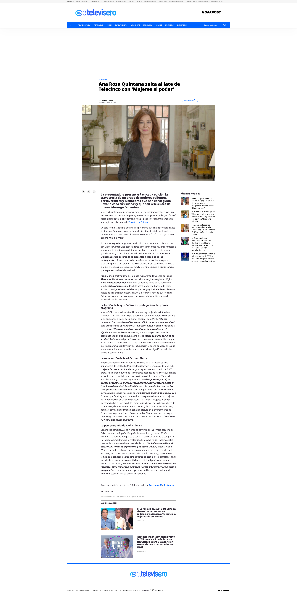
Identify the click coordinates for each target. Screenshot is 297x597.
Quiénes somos (127, 590)
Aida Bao (132, 2)
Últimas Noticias (83, 25)
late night (119, 496)
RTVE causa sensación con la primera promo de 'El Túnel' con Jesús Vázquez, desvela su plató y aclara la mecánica (203, 257)
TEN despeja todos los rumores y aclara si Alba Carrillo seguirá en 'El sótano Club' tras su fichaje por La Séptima (203, 230)
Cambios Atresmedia (82, 2)
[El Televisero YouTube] (159, 591)
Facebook (154, 485)
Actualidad (98, 25)
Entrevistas (182, 25)
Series (109, 25)
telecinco (141, 496)
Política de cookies (115, 590)
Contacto (136, 590)
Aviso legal (70, 590)
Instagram (169, 485)
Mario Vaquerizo (203, 2)
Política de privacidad (83, 590)
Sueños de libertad (150, 2)
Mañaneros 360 (121, 2)
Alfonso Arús (162, 2)
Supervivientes (121, 25)
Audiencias (135, 25)
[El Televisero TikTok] (162, 591)
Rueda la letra (191, 2)
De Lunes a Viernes (108, 2)
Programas (148, 25)
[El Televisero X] (153, 591)
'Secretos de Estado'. (138, 222)
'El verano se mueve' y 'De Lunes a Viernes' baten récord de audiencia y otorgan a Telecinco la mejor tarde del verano (156, 512)
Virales (159, 25)
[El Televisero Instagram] (156, 591)
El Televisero (107, 100)
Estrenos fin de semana (177, 2)
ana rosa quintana (107, 496)
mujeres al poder (130, 496)
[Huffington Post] (211, 12)
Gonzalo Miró (95, 2)
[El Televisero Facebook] (149, 590)
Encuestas (169, 25)
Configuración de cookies (99, 590)
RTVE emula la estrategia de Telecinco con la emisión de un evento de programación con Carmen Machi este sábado (203, 216)
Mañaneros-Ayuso (217, 2)
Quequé (139, 2)
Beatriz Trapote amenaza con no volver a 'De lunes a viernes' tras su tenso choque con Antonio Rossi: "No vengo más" (203, 203)
